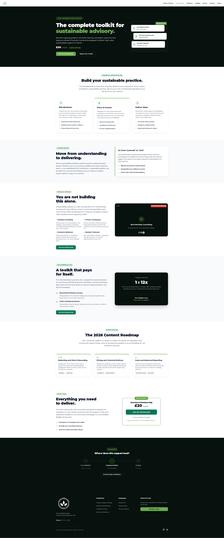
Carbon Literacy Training (104, 502)
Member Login (154, 509)
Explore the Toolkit (86, 54)
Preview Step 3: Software (112, 474)
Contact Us (121, 502)
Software (189, 3)
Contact (212, 3)
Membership (180, 3)
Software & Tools (101, 509)
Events (205, 3)
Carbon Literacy (168, 3)
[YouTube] (167, 530)
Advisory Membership (103, 506)
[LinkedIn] (163, 530)
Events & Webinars (102, 512)
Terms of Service (123, 509)
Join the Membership (66, 54)
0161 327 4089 (65, 520)
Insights (197, 3)
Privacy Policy (122, 506)
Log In (219, 3)
